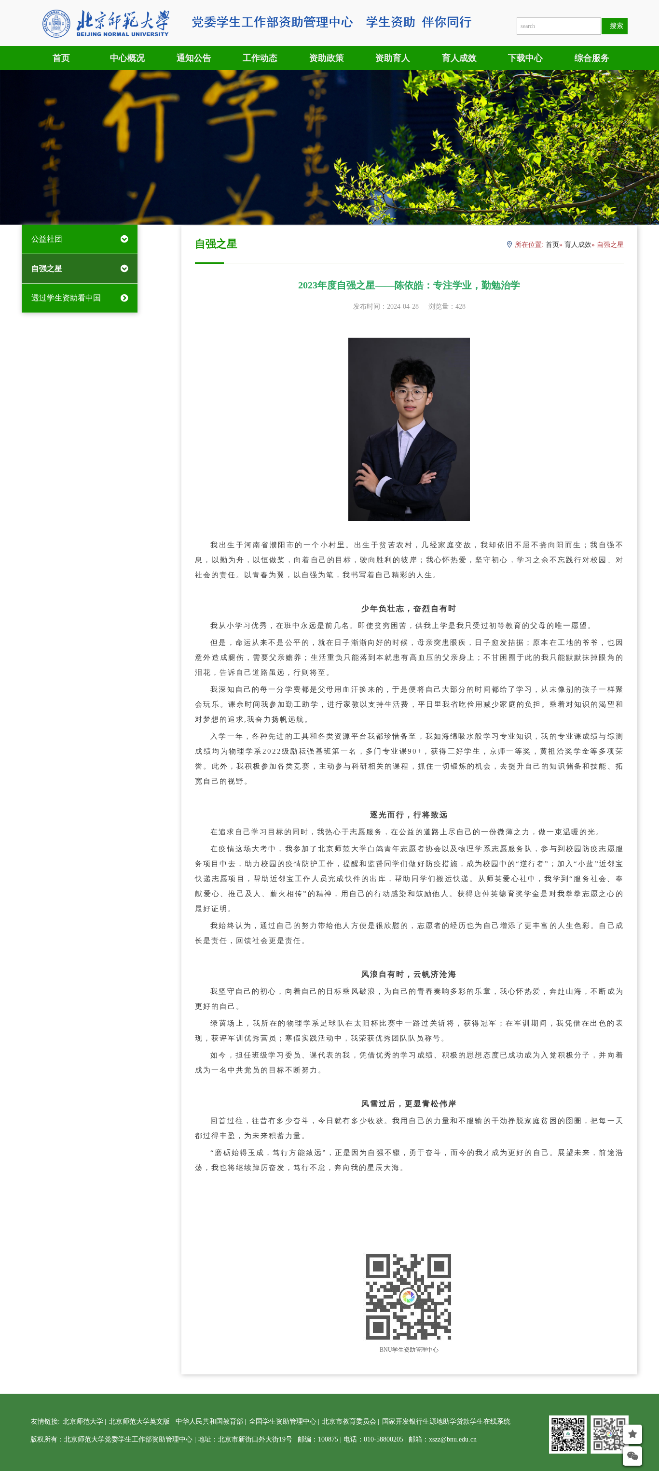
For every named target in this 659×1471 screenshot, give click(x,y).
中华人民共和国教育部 (209, 1421)
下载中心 (525, 58)
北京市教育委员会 (349, 1421)
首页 (61, 58)
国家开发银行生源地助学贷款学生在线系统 (446, 1421)
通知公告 (194, 58)
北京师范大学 (83, 1421)
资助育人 (392, 58)
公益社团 (46, 239)
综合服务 (592, 58)
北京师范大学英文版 (139, 1421)
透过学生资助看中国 (66, 298)
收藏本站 (613, 1453)
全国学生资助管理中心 (282, 1421)
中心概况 (127, 58)
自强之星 (46, 268)
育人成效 (459, 58)
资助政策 (326, 58)
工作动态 (260, 58)
